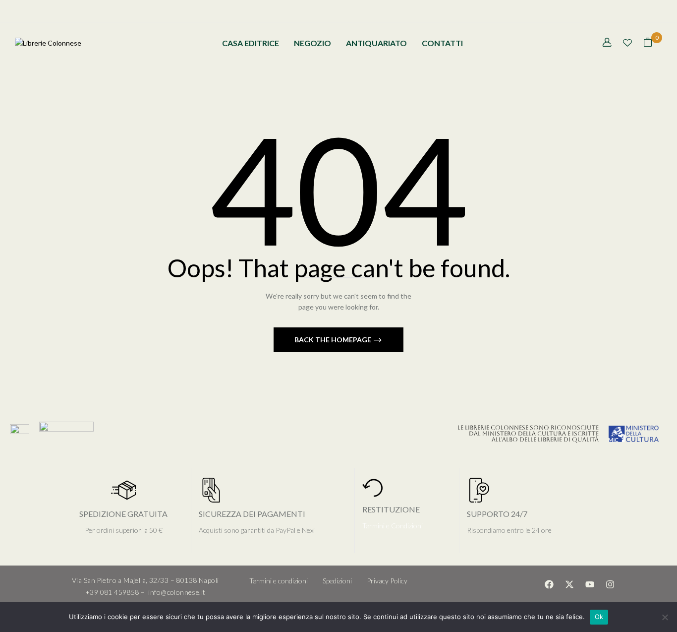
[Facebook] (549, 584)
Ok (599, 617)
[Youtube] (590, 584)
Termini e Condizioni (392, 525)
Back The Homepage (333, 339)
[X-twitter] (569, 584)
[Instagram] (610, 584)
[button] (647, 43)
